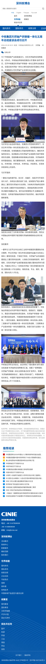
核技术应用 (18, 22)
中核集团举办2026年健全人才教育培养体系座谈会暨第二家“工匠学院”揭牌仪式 (24, 454)
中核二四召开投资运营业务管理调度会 (18, 490)
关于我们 (19, 655)
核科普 (3, 586)
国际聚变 (4, 608)
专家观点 (4, 580)
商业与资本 (5, 618)
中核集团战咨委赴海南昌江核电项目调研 (19, 469)
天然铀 (38, 45)
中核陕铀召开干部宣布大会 (15, 463)
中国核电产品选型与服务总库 (12, 593)
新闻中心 (4, 545)
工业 (3, 639)
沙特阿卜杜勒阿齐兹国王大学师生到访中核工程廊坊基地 (24, 475)
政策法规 (32, 28)
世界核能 (17, 19)
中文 (12, 12)
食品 (3, 642)
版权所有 (27, 655)
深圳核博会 (28, 16)
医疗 (3, 629)
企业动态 (4, 576)
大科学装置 (5, 611)
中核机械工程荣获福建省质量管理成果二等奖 (21, 487)
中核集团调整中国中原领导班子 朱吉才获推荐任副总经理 (24, 457)
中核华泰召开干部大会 (13, 466)
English (19, 12)
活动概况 (4, 541)
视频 (3, 583)
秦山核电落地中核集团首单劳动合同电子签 (20, 460)
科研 (3, 632)
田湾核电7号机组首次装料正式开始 (17, 484)
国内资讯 (6, 28)
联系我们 (4, 555)
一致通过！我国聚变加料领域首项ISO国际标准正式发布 (24, 493)
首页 (15, 16)
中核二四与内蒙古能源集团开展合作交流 (19, 481)
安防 (3, 649)
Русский (34, 12)
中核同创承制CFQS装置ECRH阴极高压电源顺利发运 (23, 496)
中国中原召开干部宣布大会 (15, 472)
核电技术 (4, 590)
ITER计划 (5, 614)
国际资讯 (19, 28)
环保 (3, 636)
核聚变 (26, 19)
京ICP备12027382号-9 (37, 660)
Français (26, 12)
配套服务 (4, 548)
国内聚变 (4, 604)
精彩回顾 (4, 552)
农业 (3, 646)
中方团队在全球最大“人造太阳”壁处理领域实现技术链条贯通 (24, 478)
